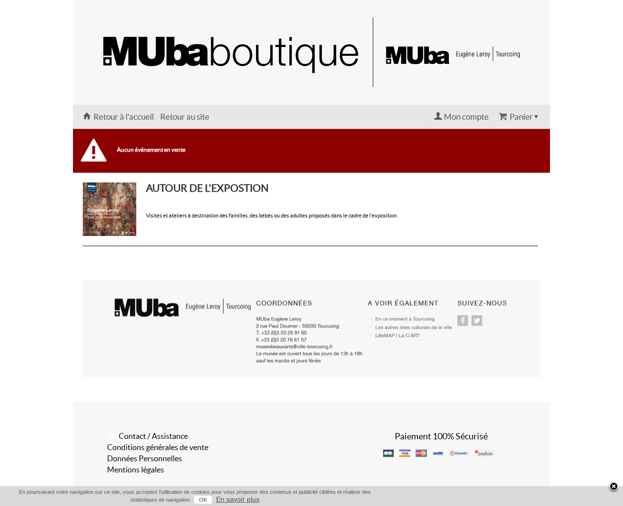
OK (203, 500)
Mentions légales (135, 469)
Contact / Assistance (153, 436)
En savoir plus (237, 499)
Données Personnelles (144, 458)
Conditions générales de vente (157, 447)
